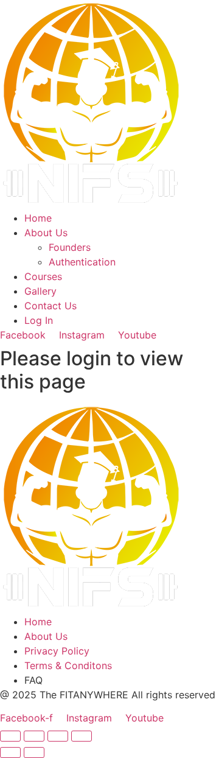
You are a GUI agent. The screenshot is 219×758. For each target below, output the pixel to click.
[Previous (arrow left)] (10, 752)
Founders (70, 247)
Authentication (82, 262)
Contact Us (50, 306)
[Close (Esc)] (81, 736)
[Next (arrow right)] (34, 752)
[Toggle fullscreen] (34, 736)
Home (38, 218)
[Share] (57, 736)
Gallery (40, 291)
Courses (43, 276)
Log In (38, 320)
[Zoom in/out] (10, 736)
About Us (46, 232)
